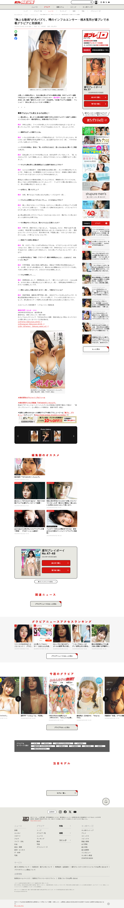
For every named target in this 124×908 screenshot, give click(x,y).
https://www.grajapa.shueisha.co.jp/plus (50, 415)
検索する (91, 2)
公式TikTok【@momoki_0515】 (29, 322)
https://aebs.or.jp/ (35, 820)
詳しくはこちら (19, 905)
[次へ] (73, 436)
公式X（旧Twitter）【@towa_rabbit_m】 (32, 326)
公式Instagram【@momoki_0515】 (30, 324)
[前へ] (18, 436)
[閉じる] (108, 904)
